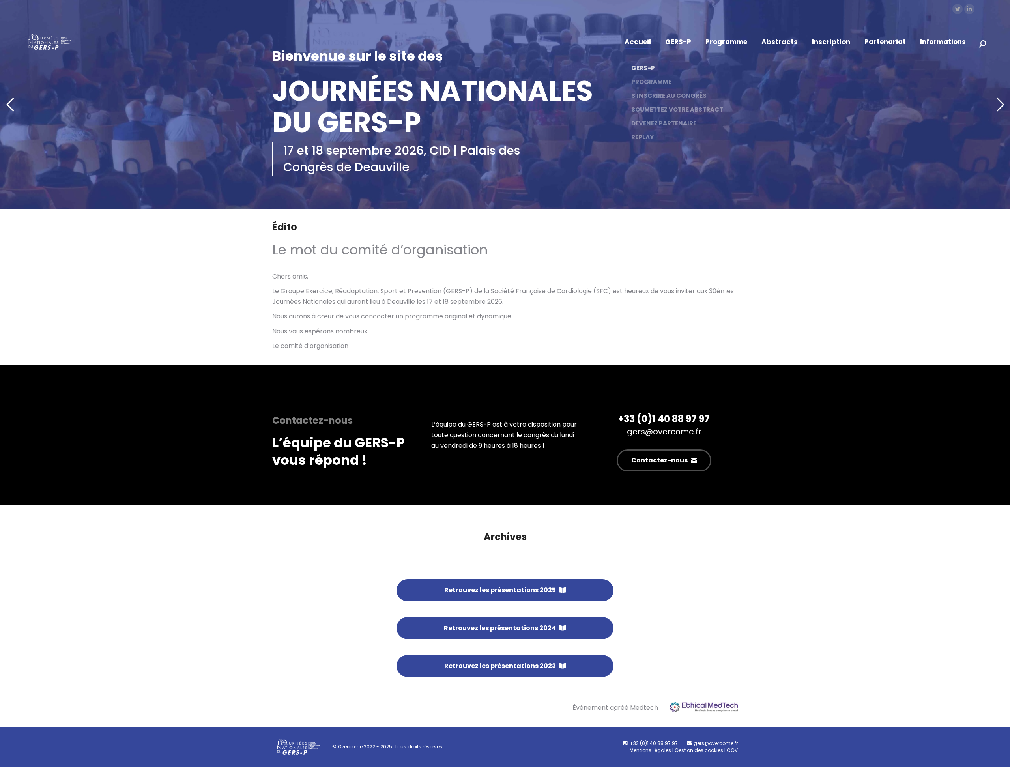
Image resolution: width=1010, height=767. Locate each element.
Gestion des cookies (699, 750)
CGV (732, 750)
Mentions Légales (650, 750)
